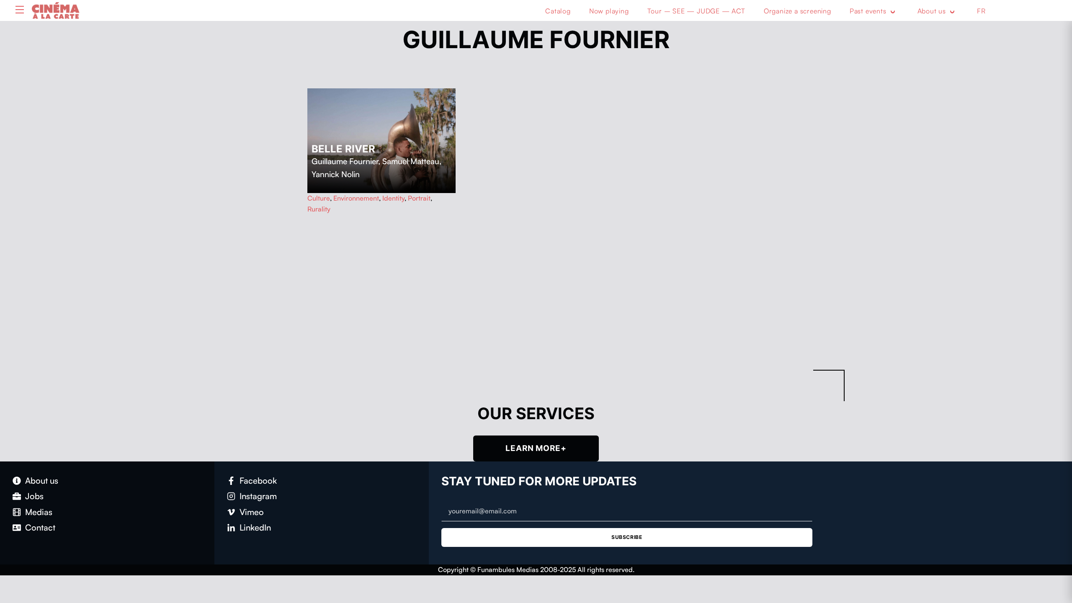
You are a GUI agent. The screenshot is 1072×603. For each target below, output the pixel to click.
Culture (318, 198)
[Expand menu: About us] (952, 11)
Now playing (609, 11)
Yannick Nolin (336, 174)
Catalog (558, 11)
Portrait (419, 198)
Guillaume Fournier (345, 161)
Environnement (356, 198)
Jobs (34, 496)
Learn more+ (536, 448)
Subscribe (626, 537)
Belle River (343, 149)
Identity (393, 198)
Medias (38, 512)
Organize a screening (797, 11)
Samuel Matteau (410, 161)
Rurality (318, 209)
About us (931, 11)
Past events (868, 11)
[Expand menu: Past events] (893, 11)
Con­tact (40, 527)
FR (981, 11)
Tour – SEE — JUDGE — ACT (696, 11)
